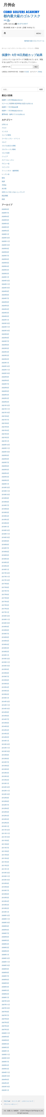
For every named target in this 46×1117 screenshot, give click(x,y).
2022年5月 (5, 391)
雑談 (3, 199)
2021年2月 (5, 437)
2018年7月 (5, 548)
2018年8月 (5, 544)
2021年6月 (5, 423)
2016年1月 (5, 655)
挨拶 (3, 181)
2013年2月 (5, 780)
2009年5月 (5, 940)
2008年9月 (5, 969)
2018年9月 (5, 541)
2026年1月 (5, 234)
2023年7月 (5, 341)
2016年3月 (5, 648)
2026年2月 (5, 230)
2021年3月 (5, 434)
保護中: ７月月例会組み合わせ (12, 110)
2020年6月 (5, 466)
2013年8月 (5, 758)
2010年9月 (5, 883)
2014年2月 (5, 737)
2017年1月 (5, 612)
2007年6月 (5, 1019)
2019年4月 (5, 516)
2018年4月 (5, 559)
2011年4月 (5, 858)
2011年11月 (6, 833)
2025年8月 (5, 252)
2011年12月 (6, 830)
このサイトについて (27, 1101)
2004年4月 (5, 1083)
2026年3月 (5, 227)
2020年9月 (5, 455)
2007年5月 (5, 1022)
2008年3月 (5, 990)
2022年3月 (5, 398)
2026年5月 (5, 220)
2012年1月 (5, 826)
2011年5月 (5, 855)
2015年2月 (5, 694)
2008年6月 (5, 979)
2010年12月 (6, 872)
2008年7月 (5, 976)
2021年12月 (6, 405)
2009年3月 (5, 947)
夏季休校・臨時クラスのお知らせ (13, 114)
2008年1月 (5, 997)
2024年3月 (5, 312)
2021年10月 (6, 412)
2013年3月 (5, 776)
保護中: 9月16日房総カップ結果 (22, 55)
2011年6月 (5, 851)
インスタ (5, 131)
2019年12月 (6, 487)
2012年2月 (5, 823)
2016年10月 (6, 623)
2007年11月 (6, 1004)
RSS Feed (7, 1101)
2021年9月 (5, 416)
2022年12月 (6, 366)
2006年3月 (5, 1047)
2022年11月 (6, 370)
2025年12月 (6, 238)
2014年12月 (6, 701)
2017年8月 (5, 587)
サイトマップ (16, 1101)
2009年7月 (5, 933)
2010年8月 (5, 887)
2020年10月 (6, 452)
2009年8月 (5, 930)
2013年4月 (5, 773)
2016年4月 (5, 644)
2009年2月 (5, 951)
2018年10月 (6, 537)
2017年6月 (5, 594)
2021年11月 (6, 409)
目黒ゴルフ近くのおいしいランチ (13, 192)
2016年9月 (5, 626)
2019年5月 (5, 512)
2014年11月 (6, 705)
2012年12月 (6, 787)
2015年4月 (5, 687)
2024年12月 (6, 280)
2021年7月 (5, 420)
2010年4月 (5, 901)
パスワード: (6, 66)
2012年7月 (5, 805)
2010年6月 (5, 894)
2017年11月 (6, 576)
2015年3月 (5, 690)
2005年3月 (5, 1069)
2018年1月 (5, 569)
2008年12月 (6, 958)
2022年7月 (5, 384)
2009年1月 (5, 954)
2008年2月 (5, 994)
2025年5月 (5, 263)
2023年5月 (5, 348)
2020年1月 (5, 484)
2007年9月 (5, 1011)
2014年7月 (5, 719)
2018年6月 (5, 551)
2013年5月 (5, 769)
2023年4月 (5, 352)
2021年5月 (5, 427)
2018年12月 (6, 530)
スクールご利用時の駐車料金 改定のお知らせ (17, 103)
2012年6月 (5, 808)
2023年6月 (5, 345)
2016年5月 (5, 641)
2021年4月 (5, 430)
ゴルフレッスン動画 (9, 149)
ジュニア (5, 156)
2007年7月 (5, 1015)
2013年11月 (6, 748)
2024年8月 (5, 295)
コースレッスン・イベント (24, 48)
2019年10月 (6, 494)
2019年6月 (5, 509)
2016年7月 (5, 633)
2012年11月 (6, 790)
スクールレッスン (8, 160)
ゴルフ (4, 142)
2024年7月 (5, 298)
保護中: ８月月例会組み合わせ (12, 100)
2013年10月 (6, 751)
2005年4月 (5, 1065)
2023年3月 (5, 355)
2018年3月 (5, 562)
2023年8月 (5, 337)
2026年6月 (5, 216)
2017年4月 (5, 601)
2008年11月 (6, 962)
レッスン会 (5, 174)
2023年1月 (5, 362)
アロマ (4, 128)
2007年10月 (6, 1008)
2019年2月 (5, 523)
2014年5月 (5, 726)
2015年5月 (5, 683)
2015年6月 (5, 680)
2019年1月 (5, 526)
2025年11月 (6, 241)
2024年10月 (6, 288)
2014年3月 (5, 733)
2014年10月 (6, 708)
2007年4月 (5, 1026)
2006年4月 (5, 1044)
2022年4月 (5, 395)
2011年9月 (5, 840)
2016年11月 (6, 619)
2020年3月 (5, 477)
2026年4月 (5, 223)
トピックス (11, 48)
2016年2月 (5, 651)
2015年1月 (5, 698)
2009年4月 (5, 944)
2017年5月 (5, 598)
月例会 (40, 72)
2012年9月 (5, 798)
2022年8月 (5, 380)
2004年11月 (6, 1072)
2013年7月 (5, 762)
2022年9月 (5, 377)
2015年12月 (6, 658)
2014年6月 (5, 723)
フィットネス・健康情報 (10, 170)
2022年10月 (6, 373)
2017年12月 (6, 573)
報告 (3, 178)
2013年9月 (5, 755)
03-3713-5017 (22, 23)
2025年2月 (5, 273)
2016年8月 (5, 630)
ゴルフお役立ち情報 (9, 145)
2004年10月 (6, 1076)
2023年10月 (6, 330)
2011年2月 (5, 865)
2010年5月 (5, 897)
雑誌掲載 (5, 195)
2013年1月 (5, 783)
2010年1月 (5, 912)
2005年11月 (6, 1054)
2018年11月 (6, 534)
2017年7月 (5, 591)
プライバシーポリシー (10, 1104)
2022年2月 (5, 402)
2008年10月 (6, 965)
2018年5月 (5, 555)
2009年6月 (5, 937)
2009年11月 (6, 919)
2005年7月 (5, 1061)
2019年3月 (5, 519)
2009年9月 (5, 926)
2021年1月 (5, 441)
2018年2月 (5, 566)
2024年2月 (5, 316)
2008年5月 (5, 983)
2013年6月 (5, 765)
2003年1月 (5, 1090)
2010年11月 (6, 876)
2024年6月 (5, 302)
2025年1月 (5, 277)
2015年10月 (6, 666)
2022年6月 (5, 387)
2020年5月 (5, 469)
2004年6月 (5, 1079)
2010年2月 (5, 908)
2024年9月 (5, 291)
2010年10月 (6, 880)
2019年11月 (6, 491)
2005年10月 (6, 1058)
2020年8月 (5, 459)
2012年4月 (5, 815)
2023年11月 (6, 327)
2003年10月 (6, 1086)
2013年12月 (6, 744)
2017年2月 (5, 608)
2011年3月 (5, 862)
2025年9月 (5, 248)
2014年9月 (5, 712)
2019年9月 (5, 498)
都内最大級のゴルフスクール (34, 41)
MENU (38, 33)
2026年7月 (5, 213)
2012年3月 (5, 819)
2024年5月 (5, 305)
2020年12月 (6, 444)
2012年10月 (6, 794)
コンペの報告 (6, 135)
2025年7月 (5, 255)
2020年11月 (6, 448)
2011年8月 (5, 844)
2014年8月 (5, 715)
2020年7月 (5, 462)
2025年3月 (5, 270)
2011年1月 (5, 869)
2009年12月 (6, 915)
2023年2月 (5, 359)
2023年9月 (5, 334)
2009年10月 (6, 922)
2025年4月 (5, 266)
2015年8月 (5, 673)
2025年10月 (6, 245)
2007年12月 (6, 1001)
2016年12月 (6, 616)
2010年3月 (5, 905)
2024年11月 (6, 284)
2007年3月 (5, 1029)
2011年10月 (6, 837)
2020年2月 (5, 480)
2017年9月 (5, 583)
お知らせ (5, 124)
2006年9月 (5, 1036)
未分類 (4, 188)
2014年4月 (5, 730)
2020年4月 (5, 473)
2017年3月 (5, 605)
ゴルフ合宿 (5, 153)
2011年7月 (5, 847)
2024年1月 (5, 320)
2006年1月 (5, 1051)
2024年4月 (5, 309)
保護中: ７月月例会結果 (10, 107)
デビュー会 (5, 163)
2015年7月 (5, 676)
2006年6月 (5, 1040)
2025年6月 (5, 259)
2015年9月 (5, 669)
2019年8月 (5, 502)
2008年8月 (5, 972)
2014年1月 (5, 740)
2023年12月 (6, 323)
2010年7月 (5, 890)
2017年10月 (6, 580)
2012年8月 (5, 801)
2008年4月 (5, 987)
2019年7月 (5, 505)
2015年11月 (6, 662)
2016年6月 (5, 637)
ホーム (4, 48)
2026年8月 (5, 209)
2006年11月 (6, 1033)
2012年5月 (5, 812)
